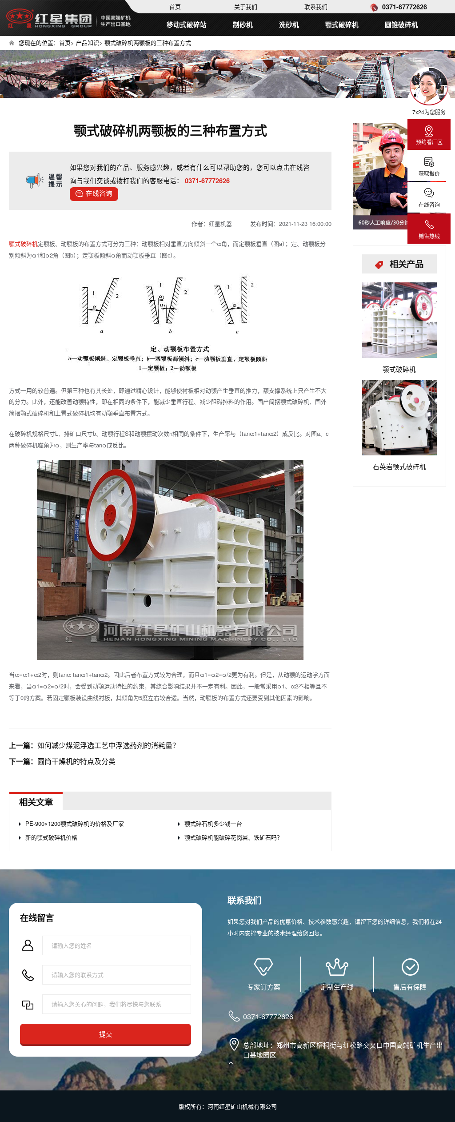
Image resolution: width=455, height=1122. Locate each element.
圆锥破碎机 (401, 24)
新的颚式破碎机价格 (51, 837)
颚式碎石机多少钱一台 (213, 823)
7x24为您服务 (429, 112)
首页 (175, 6)
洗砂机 (289, 24)
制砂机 (243, 24)
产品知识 (87, 42)
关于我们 (245, 6)
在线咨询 (99, 192)
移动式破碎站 (187, 24)
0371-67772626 (403, 6)
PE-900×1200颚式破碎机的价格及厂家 (74, 823)
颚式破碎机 (342, 24)
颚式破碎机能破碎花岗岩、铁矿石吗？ (233, 837)
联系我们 (315, 6)
